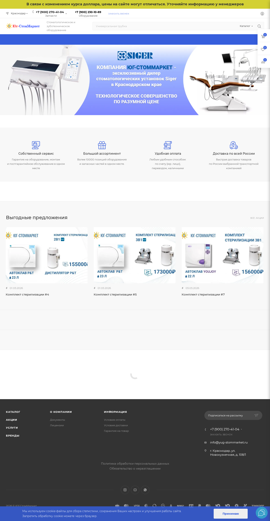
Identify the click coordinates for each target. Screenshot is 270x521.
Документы (57, 419)
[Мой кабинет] (262, 14)
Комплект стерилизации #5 (115, 294)
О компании (61, 411)
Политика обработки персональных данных (135, 463)
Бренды (12, 435)
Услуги (12, 427)
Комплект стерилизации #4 (27, 294)
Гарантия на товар (116, 430)
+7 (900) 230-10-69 (88, 12)
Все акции (257, 218)
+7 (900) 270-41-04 (50, 12)
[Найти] (259, 26)
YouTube (135, 490)
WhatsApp (145, 490)
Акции (11, 419)
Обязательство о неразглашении (135, 468)
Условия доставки (116, 425)
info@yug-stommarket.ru (229, 442)
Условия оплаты (114, 419)
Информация (115, 411)
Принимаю (231, 513)
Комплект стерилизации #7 (203, 294)
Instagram (125, 490)
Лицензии (57, 425)
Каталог (13, 411)
